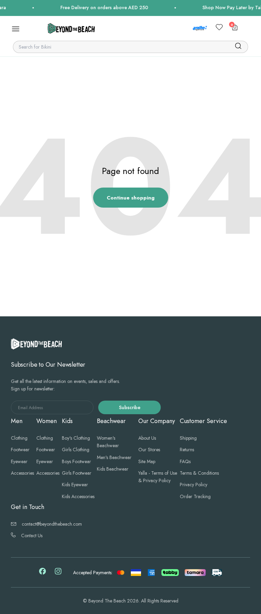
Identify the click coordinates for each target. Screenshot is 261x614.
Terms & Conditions (199, 473)
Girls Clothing (75, 449)
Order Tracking (195, 496)
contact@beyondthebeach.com (52, 524)
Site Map (146, 461)
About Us (147, 438)
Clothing (19, 438)
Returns (187, 449)
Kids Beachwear (112, 469)
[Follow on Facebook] (42, 573)
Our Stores (149, 449)
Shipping (188, 438)
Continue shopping (131, 197)
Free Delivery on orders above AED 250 (100, 7)
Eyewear (19, 461)
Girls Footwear (76, 473)
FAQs (185, 461)
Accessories (22, 473)
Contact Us (31, 535)
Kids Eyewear (75, 484)
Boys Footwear (76, 461)
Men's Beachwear (114, 457)
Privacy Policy (193, 484)
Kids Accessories (78, 496)
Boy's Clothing (76, 438)
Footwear (20, 449)
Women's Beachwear (108, 442)
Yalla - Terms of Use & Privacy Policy (157, 477)
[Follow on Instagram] (58, 573)
